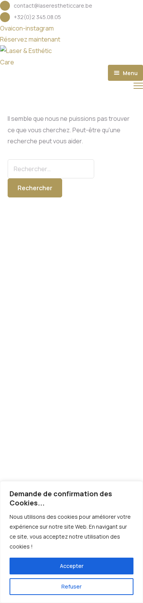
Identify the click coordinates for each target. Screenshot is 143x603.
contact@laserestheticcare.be (53, 5)
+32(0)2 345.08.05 (37, 17)
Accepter (72, 565)
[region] (71, 542)
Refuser (71, 586)
